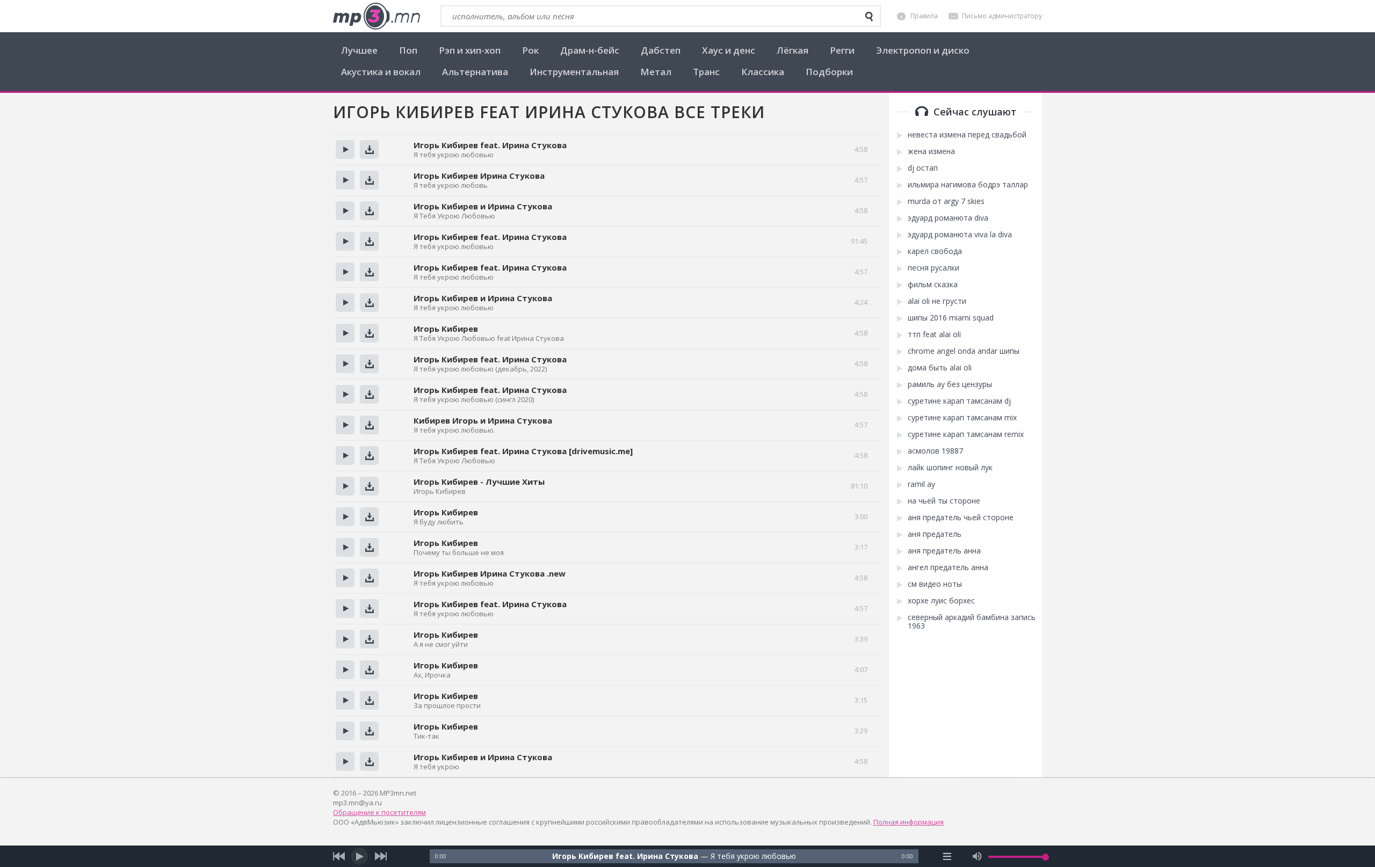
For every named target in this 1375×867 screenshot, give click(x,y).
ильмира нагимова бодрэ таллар (968, 184)
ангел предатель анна (948, 567)
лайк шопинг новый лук (950, 467)
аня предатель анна (944, 551)
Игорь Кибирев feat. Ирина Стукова (490, 145)
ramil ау (921, 484)
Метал (655, 71)
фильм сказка (933, 284)
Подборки (829, 71)
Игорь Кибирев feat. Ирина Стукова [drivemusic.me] (523, 451)
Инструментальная (574, 71)
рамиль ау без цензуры (950, 384)
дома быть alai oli (940, 367)
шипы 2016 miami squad (951, 318)
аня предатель (934, 534)
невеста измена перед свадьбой (967, 134)
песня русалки (933, 268)
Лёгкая (792, 50)
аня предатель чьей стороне (961, 517)
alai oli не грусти (937, 301)
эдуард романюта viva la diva (960, 234)
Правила (924, 15)
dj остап (923, 168)
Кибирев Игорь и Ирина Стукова (483, 420)
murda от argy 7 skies (946, 201)
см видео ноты (935, 584)
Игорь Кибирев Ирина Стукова (479, 175)
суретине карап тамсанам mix (962, 417)
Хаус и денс (728, 50)
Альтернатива (475, 71)
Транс (706, 71)
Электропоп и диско (922, 50)
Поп (408, 50)
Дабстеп (661, 50)
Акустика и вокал (381, 71)
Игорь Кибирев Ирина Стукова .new (490, 573)
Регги (842, 50)
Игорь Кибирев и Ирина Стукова (483, 206)
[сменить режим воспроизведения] (947, 856)
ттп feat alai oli (934, 334)
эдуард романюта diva (948, 218)
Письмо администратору (1002, 15)
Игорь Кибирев (446, 328)
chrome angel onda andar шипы (963, 351)
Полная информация (908, 822)
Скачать (369, 149)
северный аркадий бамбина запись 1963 (972, 621)
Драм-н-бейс (589, 50)
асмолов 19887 (935, 451)
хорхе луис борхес (941, 600)
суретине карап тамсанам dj (959, 401)
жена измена (931, 151)
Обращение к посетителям (379, 812)
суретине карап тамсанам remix (966, 434)
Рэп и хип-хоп (470, 50)
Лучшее (359, 50)
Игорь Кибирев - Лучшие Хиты (479, 481)
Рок (530, 50)
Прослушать (345, 149)
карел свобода (935, 251)
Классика (762, 71)
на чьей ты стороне (944, 501)
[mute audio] (977, 856)
